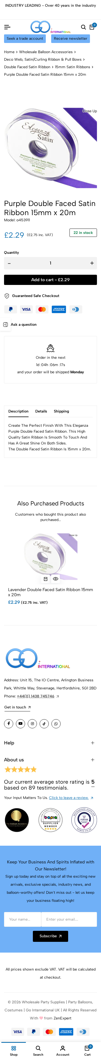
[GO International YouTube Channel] (20, 723)
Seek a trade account (25, 38)
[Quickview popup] (55, 578)
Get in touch (15, 707)
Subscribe (48, 936)
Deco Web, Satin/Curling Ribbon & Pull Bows (43, 59)
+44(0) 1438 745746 (35, 696)
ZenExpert (62, 1018)
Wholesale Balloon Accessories (46, 52)
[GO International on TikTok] (44, 723)
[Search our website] (83, 27)
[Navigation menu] (7, 27)
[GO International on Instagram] (32, 723)
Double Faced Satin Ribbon (27, 67)
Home (9, 52)
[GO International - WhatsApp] (56, 723)
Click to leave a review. (69, 797)
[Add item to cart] (45, 578)
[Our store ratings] (20, 770)
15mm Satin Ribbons (72, 67)
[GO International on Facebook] (8, 723)
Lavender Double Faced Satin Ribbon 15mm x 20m (50, 592)
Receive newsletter (70, 38)
